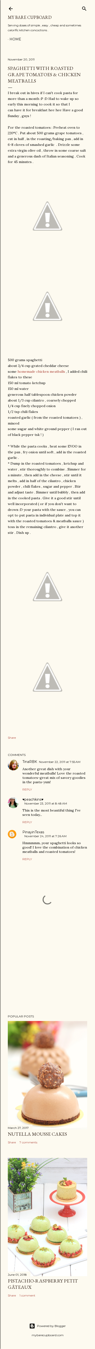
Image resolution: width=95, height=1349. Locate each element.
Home (15, 39)
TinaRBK (29, 762)
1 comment (27, 1295)
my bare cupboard (30, 17)
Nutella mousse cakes (37, 1134)
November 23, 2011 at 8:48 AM (45, 803)
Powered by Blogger (51, 1326)
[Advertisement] (47, 972)
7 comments (28, 1142)
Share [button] (12, 737)
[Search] (84, 7)
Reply (27, 789)
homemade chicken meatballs (41, 371)
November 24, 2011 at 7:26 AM (45, 836)
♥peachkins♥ (32, 799)
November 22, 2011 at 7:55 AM (59, 762)
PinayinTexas (33, 832)
